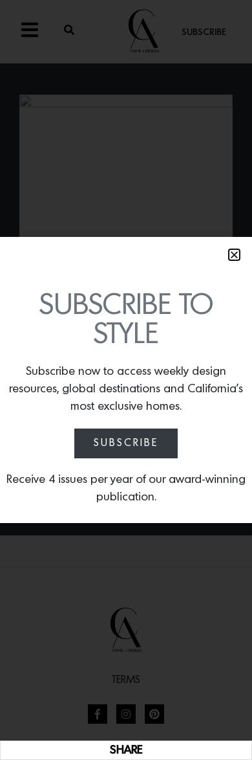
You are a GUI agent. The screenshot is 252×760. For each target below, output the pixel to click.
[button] (234, 255)
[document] (126, 380)
